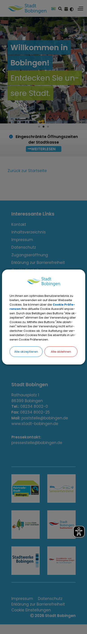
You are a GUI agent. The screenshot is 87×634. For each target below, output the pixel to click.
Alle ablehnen (61, 351)
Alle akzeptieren (26, 351)
